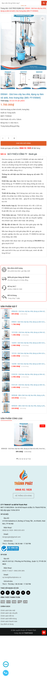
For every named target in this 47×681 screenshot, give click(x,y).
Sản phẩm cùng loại (11, 418)
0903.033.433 (19, 530)
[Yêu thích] (42, 18)
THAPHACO (28, 633)
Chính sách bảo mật (8, 610)
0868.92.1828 (25, 148)
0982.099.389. (19, 571)
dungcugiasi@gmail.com (11, 537)
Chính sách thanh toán (9, 621)
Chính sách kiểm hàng (9, 619)
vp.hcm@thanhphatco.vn (11, 577)
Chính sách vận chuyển (9, 613)
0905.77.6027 (7, 571)
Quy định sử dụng (7, 624)
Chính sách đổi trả (7, 616)
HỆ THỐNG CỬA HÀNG (23, 496)
